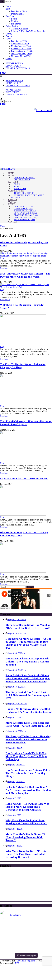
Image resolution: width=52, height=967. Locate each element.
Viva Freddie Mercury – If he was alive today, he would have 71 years (26, 423)
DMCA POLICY (13, 66)
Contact (9, 58)
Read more (5, 268)
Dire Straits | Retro (19, 11)
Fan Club (10, 16)
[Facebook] (0, 73)
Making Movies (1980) (21, 46)
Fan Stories (16, 24)
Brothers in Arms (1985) (21, 51)
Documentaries (17, 14)
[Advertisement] (26, 141)
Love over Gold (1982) (21, 48)
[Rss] (5, 73)
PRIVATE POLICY (14, 63)
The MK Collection (19, 29)
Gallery (9, 34)
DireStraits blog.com (26, 961)
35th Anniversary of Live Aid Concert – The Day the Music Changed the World (25, 275)
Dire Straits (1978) (19, 41)
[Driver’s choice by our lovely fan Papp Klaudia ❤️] (26, 936)
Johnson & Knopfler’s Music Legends (28, 31)
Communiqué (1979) (20, 43)
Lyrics (8, 38)
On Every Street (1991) (21, 53)
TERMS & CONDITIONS (18, 68)
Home (8, 6)
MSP (17, 963)
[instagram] (3, 73)
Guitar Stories (12, 26)
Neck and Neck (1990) (21, 56)
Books (14, 19)
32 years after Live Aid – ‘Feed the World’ (24, 478)
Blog (8, 9)
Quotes (9, 36)
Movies (14, 21)
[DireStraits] (7, 169)
